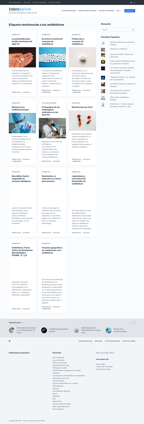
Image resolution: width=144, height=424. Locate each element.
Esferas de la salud (60, 363)
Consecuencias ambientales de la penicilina (69, 376)
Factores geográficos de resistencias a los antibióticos (52, 250)
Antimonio (56, 396)
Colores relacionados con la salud (65, 383)
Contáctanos (130, 11)
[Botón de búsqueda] (133, 30)
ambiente (56, 373)
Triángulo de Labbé (60, 368)
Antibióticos (16, 34)
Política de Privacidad (39, 2)
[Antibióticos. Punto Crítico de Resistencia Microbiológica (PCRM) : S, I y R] (22, 269)
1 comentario (46, 92)
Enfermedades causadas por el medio (67, 370)
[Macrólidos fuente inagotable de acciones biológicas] (22, 194)
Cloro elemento (58, 409)
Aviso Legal (27, 2)
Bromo (55, 394)
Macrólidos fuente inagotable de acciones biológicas (21, 178)
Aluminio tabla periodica (62, 404)
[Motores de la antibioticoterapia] (22, 123)
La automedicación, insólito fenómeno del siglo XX (22, 41)
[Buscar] (134, 2)
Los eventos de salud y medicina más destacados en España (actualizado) (122, 70)
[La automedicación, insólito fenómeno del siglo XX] (22, 57)
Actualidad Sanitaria (68, 10)
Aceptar (9, 418)
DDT (54, 399)
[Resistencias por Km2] (82, 120)
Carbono (56, 388)
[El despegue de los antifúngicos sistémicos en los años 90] (52, 128)
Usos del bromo (58, 360)
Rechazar (20, 418)
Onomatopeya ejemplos (61, 391)
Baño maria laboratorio (61, 406)
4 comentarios (17, 161)
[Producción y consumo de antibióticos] (82, 57)
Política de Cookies (55, 2)
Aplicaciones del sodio (61, 365)
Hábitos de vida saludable (87, 10)
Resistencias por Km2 (82, 107)
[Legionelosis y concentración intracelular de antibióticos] (82, 197)
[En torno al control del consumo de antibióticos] (52, 57)
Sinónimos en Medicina (118, 49)
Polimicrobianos (58, 381)
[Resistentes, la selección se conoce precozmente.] (52, 194)
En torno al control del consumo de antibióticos (52, 41)
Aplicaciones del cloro (61, 378)
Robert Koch (57, 401)
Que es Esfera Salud (15, 2)
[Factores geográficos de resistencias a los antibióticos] (52, 266)
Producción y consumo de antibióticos (78, 41)
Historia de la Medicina (106, 10)
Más (118, 10)
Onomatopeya (58, 386)
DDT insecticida (58, 357)
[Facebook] (131, 2)
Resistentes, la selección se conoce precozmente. (51, 178)
